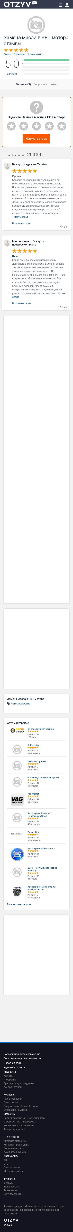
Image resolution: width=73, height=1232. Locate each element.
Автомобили (11, 1156)
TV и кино (9, 1178)
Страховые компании (16, 1109)
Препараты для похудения (19, 1083)
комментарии (23, 223)
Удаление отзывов (14, 1067)
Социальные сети (14, 1148)
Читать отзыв (21, 216)
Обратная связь (13, 1063)
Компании (9, 1094)
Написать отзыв (36, 138)
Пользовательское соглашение (22, 1054)
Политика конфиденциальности (22, 1058)
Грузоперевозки (13, 1098)
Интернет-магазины (15, 1141)
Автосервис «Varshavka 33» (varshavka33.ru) (42, 888)
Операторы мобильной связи (21, 1106)
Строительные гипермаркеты (20, 1121)
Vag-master (33, 793)
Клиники (8, 1076)
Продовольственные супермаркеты (24, 1118)
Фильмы (8, 1182)
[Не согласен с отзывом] (61, 227)
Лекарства (10, 1079)
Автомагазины (12, 1167)
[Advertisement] (36, 459)
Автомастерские (20, 703)
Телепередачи (12, 1186)
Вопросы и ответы (45, 84)
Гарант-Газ (33, 832)
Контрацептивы (13, 1087)
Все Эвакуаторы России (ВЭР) (43, 777)
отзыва (12, 74)
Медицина (10, 1071)
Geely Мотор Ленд (37, 761)
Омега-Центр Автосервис (41, 729)
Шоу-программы (13, 1194)
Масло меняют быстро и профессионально (28, 243)
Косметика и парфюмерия (19, 1125)
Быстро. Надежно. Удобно (29, 164)
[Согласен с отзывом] (65, 227)
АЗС (6, 1160)
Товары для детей (14, 1129)
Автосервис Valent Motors (41, 848)
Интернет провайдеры (16, 1144)
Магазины (9, 1114)
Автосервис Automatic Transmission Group (39, 814)
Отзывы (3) (23, 84)
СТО (6, 1163)
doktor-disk (33, 745)
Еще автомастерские (19, 904)
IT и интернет (11, 1136)
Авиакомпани (11, 1102)
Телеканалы (10, 1190)
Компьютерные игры (16, 1152)
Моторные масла (14, 1171)
